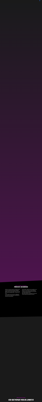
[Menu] (1, 1)
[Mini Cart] (39, 1)
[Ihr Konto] (40, 1)
